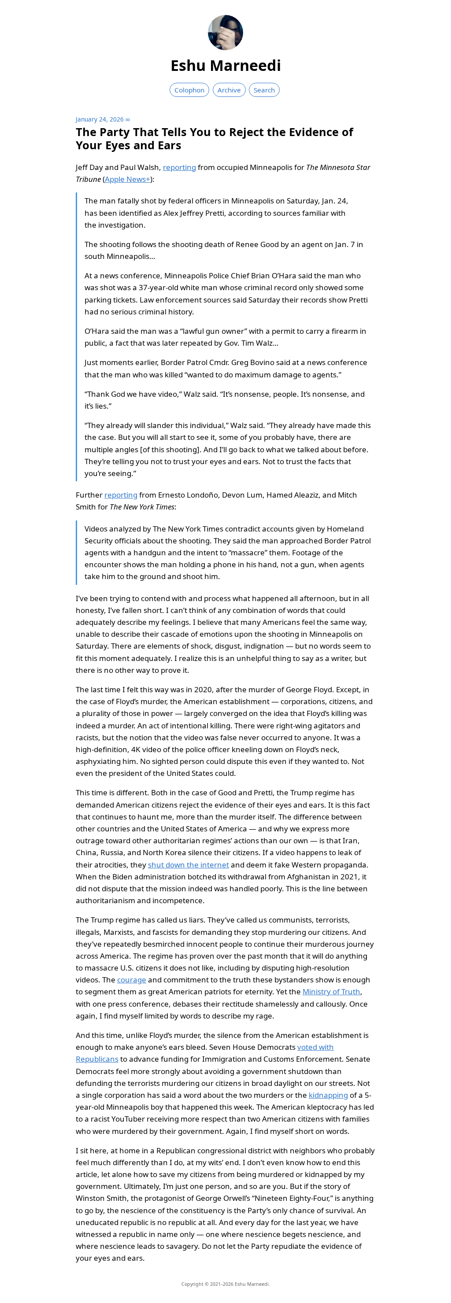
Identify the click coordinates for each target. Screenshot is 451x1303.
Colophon (189, 89)
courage (131, 979)
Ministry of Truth (331, 991)
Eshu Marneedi (225, 65)
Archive (229, 89)
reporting (179, 167)
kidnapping (328, 1095)
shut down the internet (188, 865)
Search (264, 89)
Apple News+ (127, 179)
